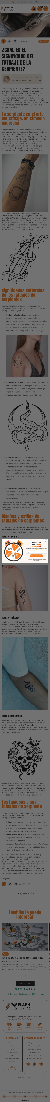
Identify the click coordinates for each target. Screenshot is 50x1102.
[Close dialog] (46, 540)
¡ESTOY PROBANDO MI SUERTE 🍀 (36, 555)
